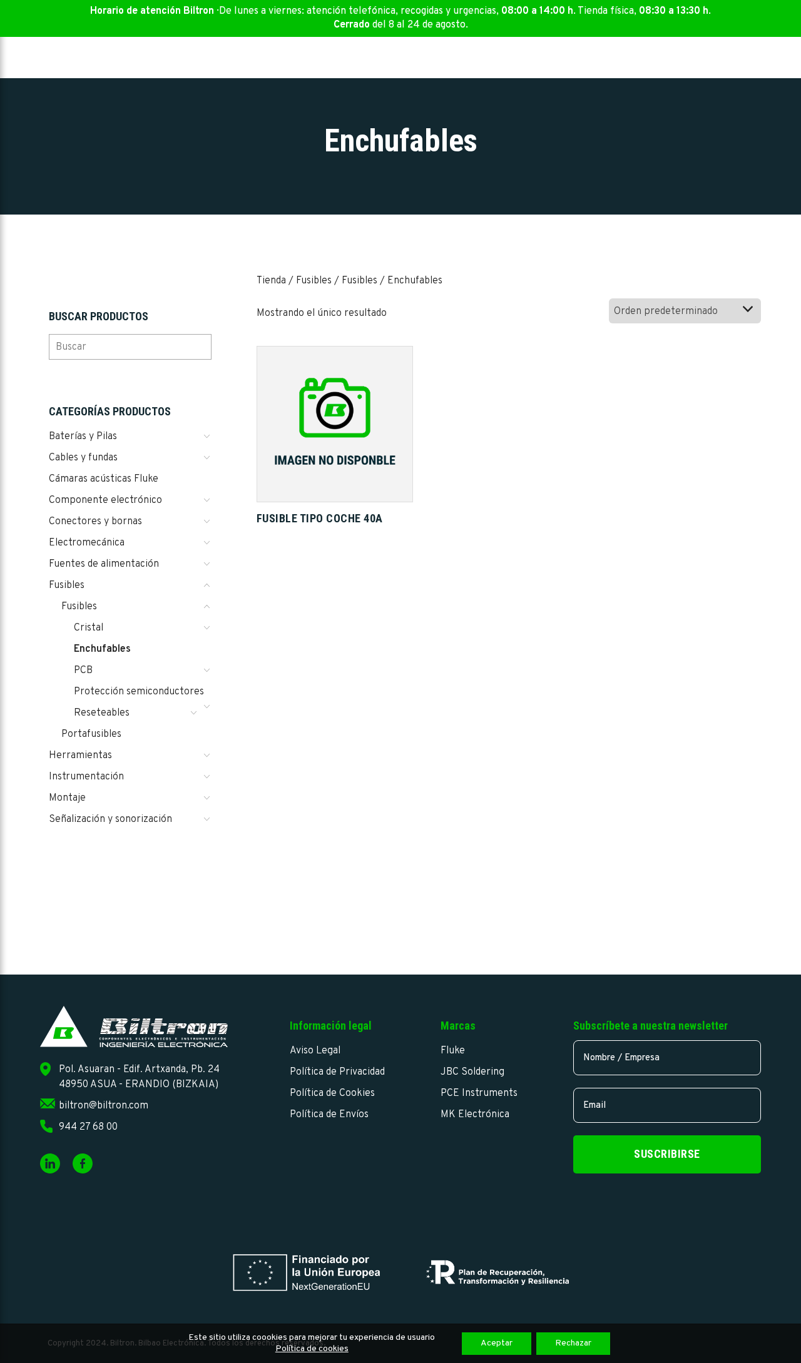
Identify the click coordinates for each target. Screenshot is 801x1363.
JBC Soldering (472, 1072)
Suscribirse (667, 1153)
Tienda (271, 281)
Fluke (453, 1051)
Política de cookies (312, 1349)
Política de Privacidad (337, 1072)
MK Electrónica (475, 1114)
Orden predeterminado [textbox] (666, 311)
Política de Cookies (332, 1093)
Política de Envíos (329, 1114)
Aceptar (497, 1343)
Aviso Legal (315, 1051)
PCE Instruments (479, 1093)
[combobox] (685, 310)
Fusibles (314, 281)
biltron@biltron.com (103, 1106)
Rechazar (573, 1343)
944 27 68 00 (88, 1127)
